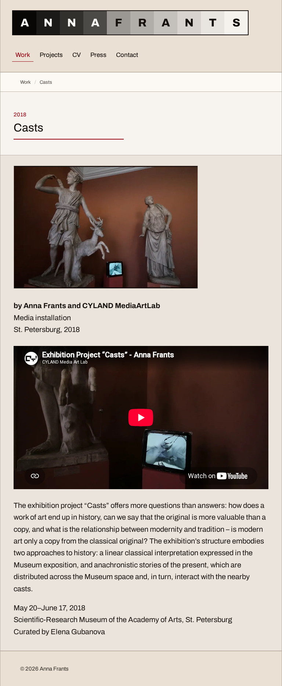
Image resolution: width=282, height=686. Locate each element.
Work (22, 54)
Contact (127, 54)
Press (98, 54)
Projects (51, 54)
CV (76, 54)
